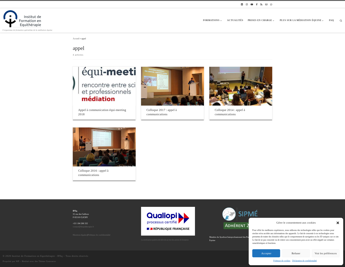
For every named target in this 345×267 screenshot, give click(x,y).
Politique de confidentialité (99, 235)
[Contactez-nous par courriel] (266, 4)
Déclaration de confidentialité (304, 260)
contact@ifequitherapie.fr (83, 227)
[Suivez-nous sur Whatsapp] (271, 4)
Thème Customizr (47, 261)
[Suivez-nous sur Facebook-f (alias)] (256, 4)
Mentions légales (80, 235)
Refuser (296, 253)
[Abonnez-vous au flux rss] (261, 4)
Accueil (76, 39)
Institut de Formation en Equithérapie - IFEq (37, 256)
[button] (338, 223)
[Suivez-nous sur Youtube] (252, 4)
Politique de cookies (281, 260)
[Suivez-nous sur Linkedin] (242, 4)
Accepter (266, 253)
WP (17, 261)
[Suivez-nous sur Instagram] (247, 4)
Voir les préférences (326, 253)
